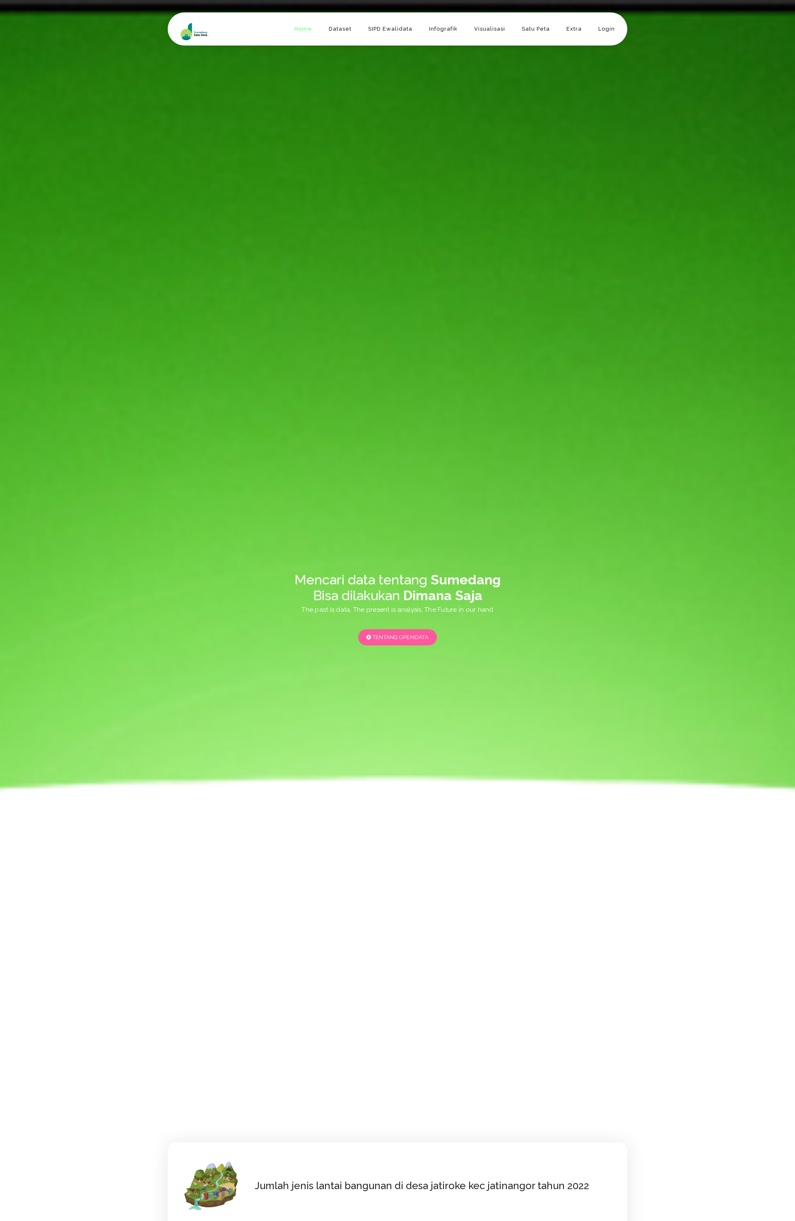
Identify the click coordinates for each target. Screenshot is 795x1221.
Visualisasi (489, 29)
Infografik (443, 29)
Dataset (340, 29)
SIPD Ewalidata (390, 29)
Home (303, 29)
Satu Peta (536, 29)
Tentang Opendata (400, 637)
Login (606, 29)
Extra (574, 29)
